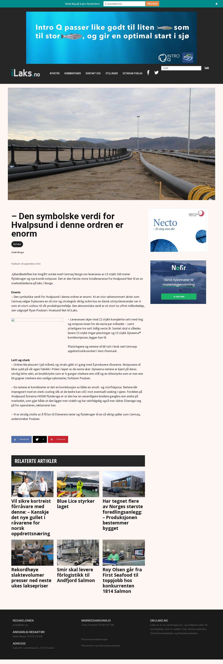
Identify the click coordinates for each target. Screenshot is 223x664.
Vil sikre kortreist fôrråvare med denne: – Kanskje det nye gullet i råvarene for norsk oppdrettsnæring (31, 517)
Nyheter (17, 244)
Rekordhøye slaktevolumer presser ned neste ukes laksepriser (31, 577)
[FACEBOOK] (148, 73)
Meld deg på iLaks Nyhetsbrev (82, 3)
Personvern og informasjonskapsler (100, 645)
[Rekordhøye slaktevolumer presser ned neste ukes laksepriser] (32, 553)
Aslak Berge (17, 252)
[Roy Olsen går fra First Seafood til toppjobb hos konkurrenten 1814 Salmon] (124, 553)
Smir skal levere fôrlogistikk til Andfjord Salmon (76, 574)
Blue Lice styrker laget (76, 504)
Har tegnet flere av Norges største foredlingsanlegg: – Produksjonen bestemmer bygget (123, 514)
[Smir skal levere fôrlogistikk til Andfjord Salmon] (78, 553)
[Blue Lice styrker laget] (78, 484)
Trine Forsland (89, 624)
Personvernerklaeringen (94, 639)
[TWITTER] (156, 73)
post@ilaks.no (20, 624)
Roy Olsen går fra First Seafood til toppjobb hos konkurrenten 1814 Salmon (122, 580)
